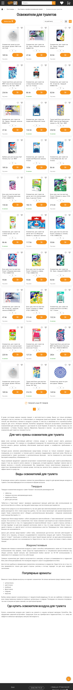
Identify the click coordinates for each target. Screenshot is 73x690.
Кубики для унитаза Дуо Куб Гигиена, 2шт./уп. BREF (12, 158)
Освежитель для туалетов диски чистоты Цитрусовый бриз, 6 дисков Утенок (35, 196)
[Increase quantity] (15, 50)
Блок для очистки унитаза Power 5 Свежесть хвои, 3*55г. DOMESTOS (60, 196)
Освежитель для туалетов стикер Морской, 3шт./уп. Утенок (59, 158)
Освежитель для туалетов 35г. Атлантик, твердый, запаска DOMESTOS (11, 308)
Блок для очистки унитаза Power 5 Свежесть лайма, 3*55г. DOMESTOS (35, 308)
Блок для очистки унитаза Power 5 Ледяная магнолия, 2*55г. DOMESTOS (11, 196)
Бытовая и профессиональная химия (30, 9)
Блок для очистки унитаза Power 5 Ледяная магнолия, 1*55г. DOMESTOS (11, 270)
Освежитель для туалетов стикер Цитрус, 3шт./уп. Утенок (11, 233)
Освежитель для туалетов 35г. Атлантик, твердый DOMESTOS (59, 83)
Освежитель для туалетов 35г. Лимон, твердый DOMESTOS (59, 46)
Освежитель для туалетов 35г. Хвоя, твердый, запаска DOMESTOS (35, 46)
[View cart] (69, 3)
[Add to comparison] (18, 28)
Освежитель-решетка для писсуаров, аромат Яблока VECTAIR (11, 383)
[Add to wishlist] (22, 28)
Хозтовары (10, 9)
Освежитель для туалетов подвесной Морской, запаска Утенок (36, 158)
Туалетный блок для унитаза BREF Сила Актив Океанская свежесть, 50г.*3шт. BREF (12, 83)
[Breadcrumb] (2, 9)
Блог (13, 687)
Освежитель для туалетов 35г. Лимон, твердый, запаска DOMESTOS (12, 121)
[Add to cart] (17, 55)
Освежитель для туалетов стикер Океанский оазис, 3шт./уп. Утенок (35, 83)
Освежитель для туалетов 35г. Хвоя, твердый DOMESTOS (60, 270)
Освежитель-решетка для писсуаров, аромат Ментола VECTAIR (11, 46)
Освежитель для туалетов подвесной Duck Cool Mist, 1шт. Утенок (59, 308)
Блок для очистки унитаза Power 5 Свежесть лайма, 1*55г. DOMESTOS (35, 270)
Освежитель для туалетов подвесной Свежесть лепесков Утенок (35, 345)
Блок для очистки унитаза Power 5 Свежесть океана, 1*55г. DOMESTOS (59, 233)
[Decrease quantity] (9, 50)
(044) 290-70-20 (36, 688)
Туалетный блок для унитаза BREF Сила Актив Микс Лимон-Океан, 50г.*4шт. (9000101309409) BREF (36, 383)
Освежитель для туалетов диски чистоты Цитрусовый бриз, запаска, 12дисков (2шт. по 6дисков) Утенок (12, 345)
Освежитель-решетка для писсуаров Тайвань (58, 382)
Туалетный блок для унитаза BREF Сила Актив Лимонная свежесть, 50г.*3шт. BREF (60, 121)
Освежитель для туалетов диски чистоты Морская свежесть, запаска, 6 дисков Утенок (36, 233)
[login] (62, 3)
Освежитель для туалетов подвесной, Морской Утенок (35, 120)
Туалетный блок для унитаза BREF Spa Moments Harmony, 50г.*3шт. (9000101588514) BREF (60, 345)
